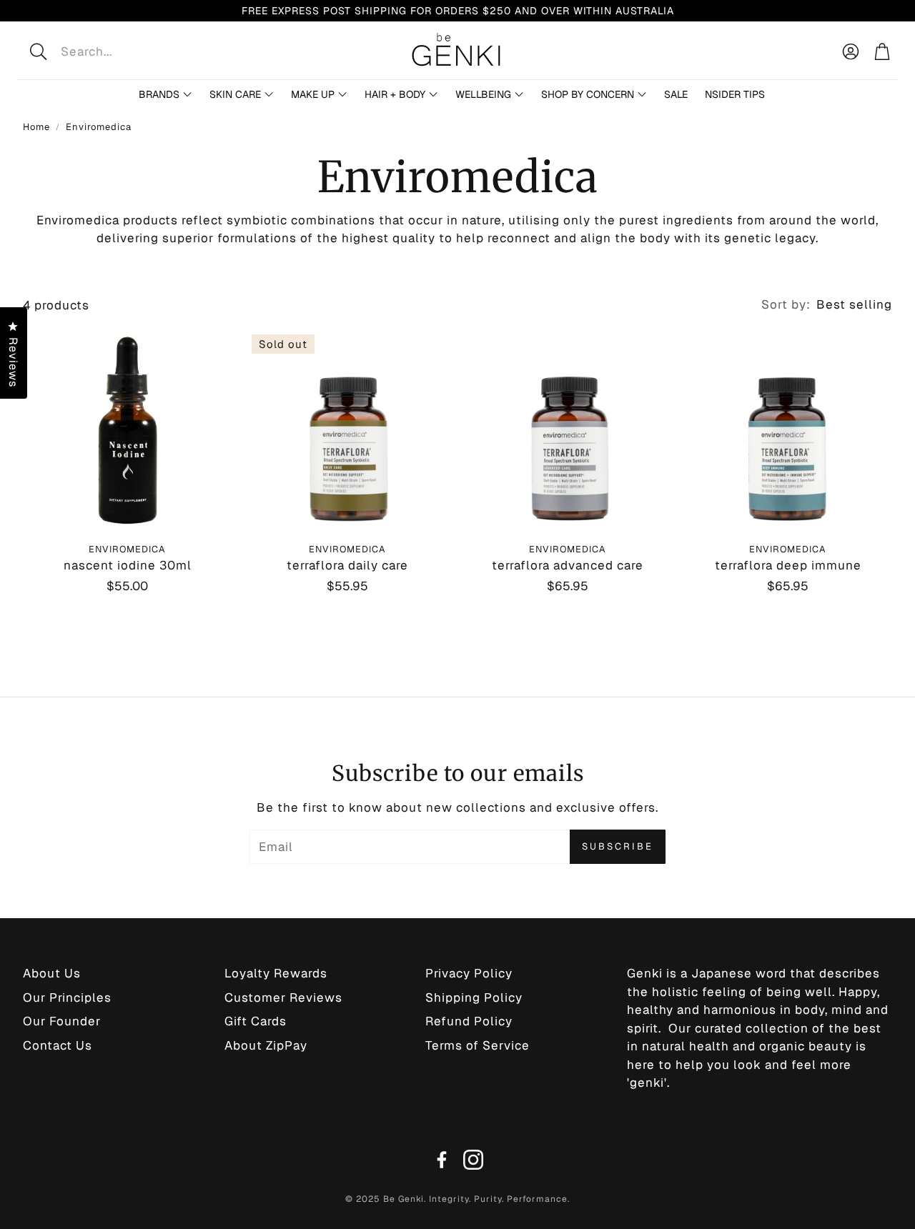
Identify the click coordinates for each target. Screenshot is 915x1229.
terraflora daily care (347, 565)
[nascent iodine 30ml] (127, 430)
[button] (131, 51)
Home (36, 127)
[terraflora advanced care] (567, 430)
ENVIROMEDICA (127, 549)
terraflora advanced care (567, 565)
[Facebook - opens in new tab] (442, 1160)
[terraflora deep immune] (787, 430)
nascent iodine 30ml (128, 565)
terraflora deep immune (788, 565)
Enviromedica (99, 127)
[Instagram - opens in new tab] (473, 1160)
